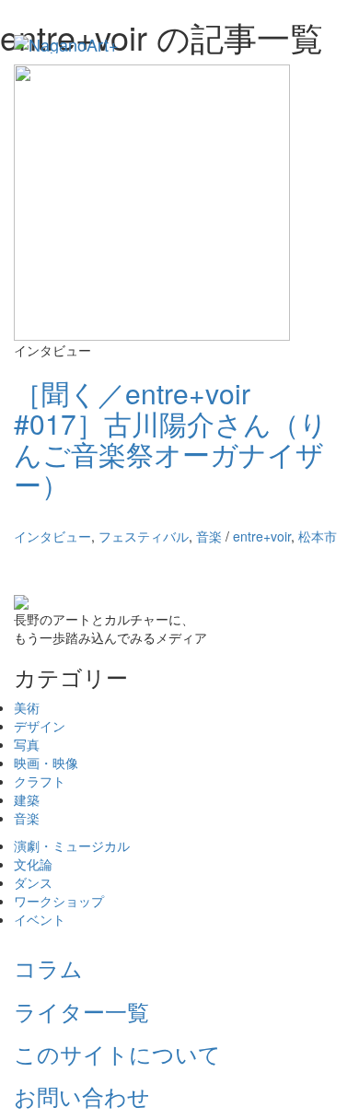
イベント (39, 919)
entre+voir (262, 536)
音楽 (209, 536)
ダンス (33, 882)
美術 (27, 707)
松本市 (317, 536)
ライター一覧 (81, 1011)
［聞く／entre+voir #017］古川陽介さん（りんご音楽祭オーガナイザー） (171, 438)
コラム (48, 967)
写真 (27, 744)
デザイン (39, 726)
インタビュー (52, 536)
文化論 (33, 864)
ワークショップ (59, 901)
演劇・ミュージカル (72, 845)
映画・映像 (46, 762)
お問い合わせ (82, 1095)
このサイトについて (117, 1053)
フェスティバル (143, 536)
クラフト (39, 781)
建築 (27, 799)
